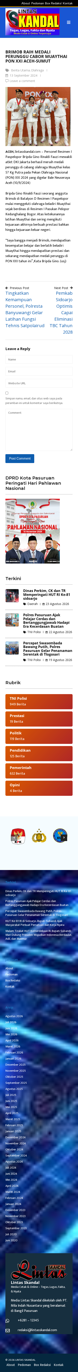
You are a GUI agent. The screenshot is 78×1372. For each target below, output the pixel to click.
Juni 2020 (11, 1240)
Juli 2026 (10, 1022)
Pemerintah (20, 767)
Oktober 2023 (14, 1222)
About (25, 3)
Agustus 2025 (14, 1088)
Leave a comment (22, 81)
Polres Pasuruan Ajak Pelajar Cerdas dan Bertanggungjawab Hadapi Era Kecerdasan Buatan (46, 621)
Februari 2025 (14, 1125)
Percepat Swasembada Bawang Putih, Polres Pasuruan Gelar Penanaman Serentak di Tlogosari (47, 649)
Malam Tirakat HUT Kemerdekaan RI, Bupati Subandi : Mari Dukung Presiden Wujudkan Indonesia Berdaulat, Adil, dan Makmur (38, 934)
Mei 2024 (11, 1179)
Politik (16, 732)
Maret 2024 (12, 1191)
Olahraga (37, 70)
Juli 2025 (10, 1094)
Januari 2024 (13, 1204)
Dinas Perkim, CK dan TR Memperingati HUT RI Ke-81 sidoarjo (46, 594)
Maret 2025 (12, 1119)
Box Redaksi (53, 3)
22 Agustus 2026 (60, 632)
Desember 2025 (15, 1064)
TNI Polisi (34, 632)
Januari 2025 (13, 1131)
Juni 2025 (11, 1101)
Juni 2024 (11, 1173)
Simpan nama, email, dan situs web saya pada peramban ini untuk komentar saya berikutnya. (34, 400)
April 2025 (11, 1113)
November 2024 (15, 1143)
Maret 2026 (12, 1046)
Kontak (68, 3)
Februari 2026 (14, 1052)
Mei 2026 (11, 1034)
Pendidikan (20, 750)
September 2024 (16, 1155)
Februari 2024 (14, 1197)
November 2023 (15, 1216)
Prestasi (17, 715)
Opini (15, 784)
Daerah (32, 604)
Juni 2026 (11, 1028)
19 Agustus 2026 (60, 660)
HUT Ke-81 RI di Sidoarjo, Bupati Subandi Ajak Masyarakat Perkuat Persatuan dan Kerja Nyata (34, 922)
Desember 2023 (15, 1210)
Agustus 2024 (14, 1161)
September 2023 (16, 1228)
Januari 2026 (13, 1058)
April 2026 (12, 1040)
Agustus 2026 (14, 1016)
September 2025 (16, 1082)
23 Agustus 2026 (57, 604)
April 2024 (12, 1185)
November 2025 (15, 1070)
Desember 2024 (15, 1137)
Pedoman (37, 3)
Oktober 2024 (14, 1149)
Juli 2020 (11, 1234)
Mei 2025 (11, 1107)
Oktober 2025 (14, 1076)
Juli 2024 (10, 1167)
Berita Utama (20, 70)
